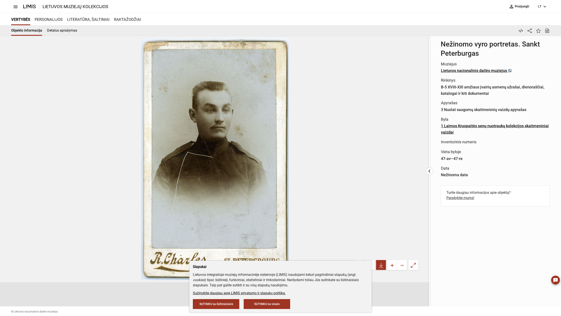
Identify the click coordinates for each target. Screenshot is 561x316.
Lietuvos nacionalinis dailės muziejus (474, 70)
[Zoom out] (402, 265)
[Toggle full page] (413, 265)
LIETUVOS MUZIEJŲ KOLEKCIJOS (75, 6)
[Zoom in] (392, 265)
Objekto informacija (26, 30)
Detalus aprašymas (62, 30)
